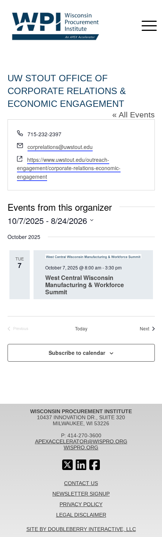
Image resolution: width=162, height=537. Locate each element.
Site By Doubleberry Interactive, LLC (81, 529)
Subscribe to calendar (77, 352)
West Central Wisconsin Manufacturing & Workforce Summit (84, 284)
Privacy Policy (81, 504)
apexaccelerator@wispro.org (81, 441)
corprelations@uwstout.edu (60, 147)
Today (81, 329)
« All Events (133, 114)
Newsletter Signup (81, 494)
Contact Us (81, 483)
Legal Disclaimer (81, 515)
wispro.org (81, 447)
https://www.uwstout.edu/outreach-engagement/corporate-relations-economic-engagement (69, 168)
